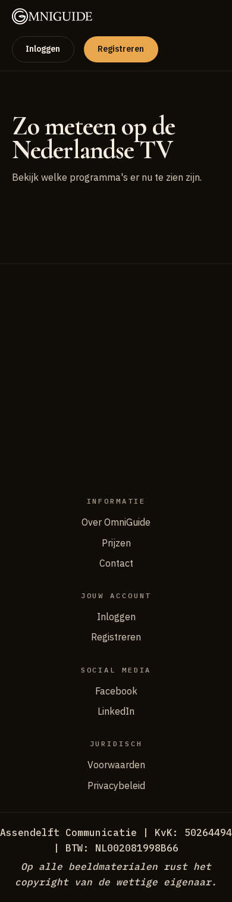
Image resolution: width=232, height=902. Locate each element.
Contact (116, 563)
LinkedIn (116, 711)
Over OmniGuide (116, 522)
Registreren (121, 48)
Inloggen (43, 48)
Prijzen (116, 543)
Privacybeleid (116, 785)
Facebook (116, 691)
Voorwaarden (116, 765)
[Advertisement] (116, 379)
